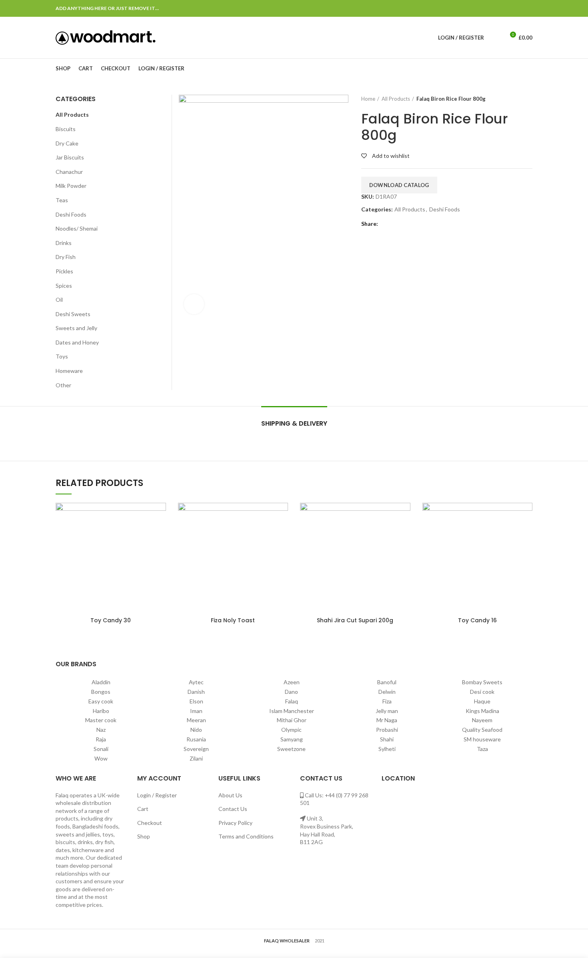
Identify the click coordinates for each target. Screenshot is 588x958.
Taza (482, 748)
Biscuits (66, 128)
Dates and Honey (77, 342)
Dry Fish (66, 256)
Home (368, 99)
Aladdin (101, 682)
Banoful (386, 682)
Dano (291, 691)
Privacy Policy (235, 822)
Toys (62, 356)
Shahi (387, 739)
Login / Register (157, 795)
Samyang (291, 739)
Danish (196, 691)
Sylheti (387, 748)
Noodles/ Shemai (77, 228)
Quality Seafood (482, 729)
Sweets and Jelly (76, 328)
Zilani (196, 758)
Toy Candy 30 (110, 620)
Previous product (512, 99)
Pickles (64, 271)
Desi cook (482, 691)
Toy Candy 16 (477, 620)
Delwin (387, 691)
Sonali (101, 748)
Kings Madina (482, 710)
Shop (143, 836)
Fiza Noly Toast (233, 620)
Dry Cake (67, 143)
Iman (196, 710)
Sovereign (196, 748)
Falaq (291, 701)
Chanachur (69, 171)
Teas (62, 200)
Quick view (160, 516)
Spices (64, 285)
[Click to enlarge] (194, 304)
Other (63, 385)
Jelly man (387, 710)
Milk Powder (71, 185)
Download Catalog (399, 185)
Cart (142, 808)
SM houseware (482, 739)
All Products (396, 99)
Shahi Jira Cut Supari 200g (355, 620)
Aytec (196, 682)
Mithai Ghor (291, 720)
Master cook (100, 720)
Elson (196, 701)
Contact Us (232, 808)
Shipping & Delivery (294, 423)
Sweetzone (291, 748)
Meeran (196, 720)
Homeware (69, 370)
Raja (101, 739)
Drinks (64, 242)
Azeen (292, 682)
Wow (101, 758)
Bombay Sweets (482, 682)
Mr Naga (386, 720)
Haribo (101, 710)
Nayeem (482, 720)
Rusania (196, 739)
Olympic (291, 729)
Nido (196, 729)
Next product (528, 99)
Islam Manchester (291, 710)
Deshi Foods (444, 209)
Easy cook (100, 701)
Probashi (387, 729)
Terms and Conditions (246, 836)
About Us (230, 795)
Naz (101, 729)
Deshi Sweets (73, 314)
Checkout (149, 822)
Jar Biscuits (70, 157)
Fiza (387, 701)
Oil (59, 299)
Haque (482, 701)
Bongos (100, 691)
